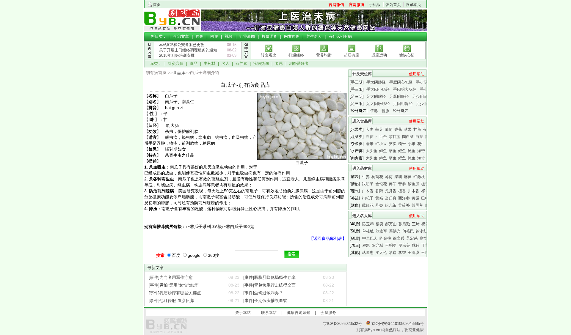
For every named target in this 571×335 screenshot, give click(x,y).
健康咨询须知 (298, 312)
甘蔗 (417, 129)
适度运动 (379, 55)
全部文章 (181, 36)
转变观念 (268, 55)
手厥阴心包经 (400, 82)
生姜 (366, 176)
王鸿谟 (413, 252)
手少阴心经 (425, 82)
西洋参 (404, 198)
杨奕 (379, 224)
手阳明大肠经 (404, 89)
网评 (214, 36)
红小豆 (381, 143)
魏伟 (416, 245)
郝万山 (391, 224)
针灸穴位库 (362, 74)
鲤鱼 (402, 151)
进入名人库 (362, 215)
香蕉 (398, 129)
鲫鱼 (383, 151)
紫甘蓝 (394, 136)
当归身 (390, 198)
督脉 (385, 110)
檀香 (402, 191)
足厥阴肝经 (399, 96)
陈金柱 (385, 238)
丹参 (379, 205)
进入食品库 (362, 121)
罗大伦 (381, 252)
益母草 (417, 205)
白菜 (419, 136)
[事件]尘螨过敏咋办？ (263, 292)
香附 (379, 191)
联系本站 (269, 312)
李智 (402, 252)
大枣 (370, 129)
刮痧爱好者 (298, 63)
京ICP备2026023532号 (342, 323)
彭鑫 (392, 252)
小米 (411, 143)
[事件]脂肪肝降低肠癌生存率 (269, 277)
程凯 (366, 245)
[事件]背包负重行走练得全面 (269, 285)
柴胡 (398, 176)
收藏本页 (413, 4)
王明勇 (391, 245)
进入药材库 (362, 168)
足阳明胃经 (402, 103)
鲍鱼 (411, 151)
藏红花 (368, 205)
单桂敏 (368, 231)
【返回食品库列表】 (327, 238)
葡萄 (389, 129)
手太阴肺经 (376, 82)
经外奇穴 (400, 110)
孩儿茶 (390, 205)
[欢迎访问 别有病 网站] (172, 30)
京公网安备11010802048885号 (397, 323)
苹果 (408, 129)
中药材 (209, 63)
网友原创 (291, 36)
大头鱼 (371, 151)
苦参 (402, 184)
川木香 (413, 191)
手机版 (375, 4)
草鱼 (392, 151)
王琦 (416, 224)
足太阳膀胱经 (378, 103)
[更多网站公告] (149, 62)
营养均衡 (324, 55)
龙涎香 (390, 191)
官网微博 (356, 4)
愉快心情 (407, 55)
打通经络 (296, 55)
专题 (279, 63)
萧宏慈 (412, 238)
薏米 (370, 143)
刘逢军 (381, 231)
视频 (229, 36)
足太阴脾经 (376, 96)
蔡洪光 (395, 231)
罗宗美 (404, 245)
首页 (157, 4)
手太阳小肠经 (378, 89)
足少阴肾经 (422, 96)
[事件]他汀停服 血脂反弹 (171, 300)
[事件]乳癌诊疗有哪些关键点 (175, 292)
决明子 (368, 184)
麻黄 (408, 176)
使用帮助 (416, 74)
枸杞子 (368, 198)
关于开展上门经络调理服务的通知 (188, 50)
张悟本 (425, 238)
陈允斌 (377, 245)
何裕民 (408, 231)
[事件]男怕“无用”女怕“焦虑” (174, 285)
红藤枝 (419, 176)
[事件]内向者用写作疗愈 (171, 277)
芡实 (392, 143)
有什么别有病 (340, 36)
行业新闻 (247, 36)
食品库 (179, 72)
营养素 (241, 63)
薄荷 (389, 176)
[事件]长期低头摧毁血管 (265, 300)
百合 (383, 136)
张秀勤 (404, 224)
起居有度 (351, 55)
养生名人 (314, 36)
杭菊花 (377, 176)
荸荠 (379, 129)
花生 (421, 143)
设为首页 (393, 4)
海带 (421, 151)
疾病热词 (261, 63)
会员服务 (328, 312)
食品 (193, 63)
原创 (199, 36)
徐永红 (421, 231)
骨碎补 (404, 205)
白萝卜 (371, 136)
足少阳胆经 (425, 103)
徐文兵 (398, 238)
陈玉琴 (368, 224)
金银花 (381, 184)
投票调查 (269, 36)
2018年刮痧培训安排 (176, 55)
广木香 (368, 191)
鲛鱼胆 (413, 184)
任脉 (374, 110)
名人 (225, 63)
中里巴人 (370, 238)
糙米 (402, 143)
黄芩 (392, 184)
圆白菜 (408, 136)
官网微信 (336, 4)
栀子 (425, 184)
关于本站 (243, 312)
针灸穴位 (175, 63)
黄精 (379, 198)
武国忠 (368, 252)
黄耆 (415, 198)
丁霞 (425, 245)
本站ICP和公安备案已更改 (181, 45)
